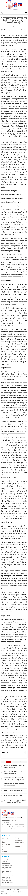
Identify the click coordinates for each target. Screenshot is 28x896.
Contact (13, 889)
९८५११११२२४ (6, 822)
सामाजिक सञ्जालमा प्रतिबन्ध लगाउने (14, 773)
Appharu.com (17, 895)
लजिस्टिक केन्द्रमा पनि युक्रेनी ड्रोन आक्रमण (15, 766)
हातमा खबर (3, 29)
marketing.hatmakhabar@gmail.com (12, 829)
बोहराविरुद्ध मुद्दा (13, 790)
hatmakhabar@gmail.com (9, 824)
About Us (3, 889)
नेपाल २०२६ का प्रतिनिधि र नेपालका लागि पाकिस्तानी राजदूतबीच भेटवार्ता (14, 779)
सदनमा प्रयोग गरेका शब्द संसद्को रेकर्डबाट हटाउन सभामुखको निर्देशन (15, 801)
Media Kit (19, 889)
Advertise (9, 889)
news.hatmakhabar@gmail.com (10, 827)
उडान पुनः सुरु (13, 796)
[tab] (8, 762)
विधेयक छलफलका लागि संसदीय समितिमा (14, 785)
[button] (25, 12)
